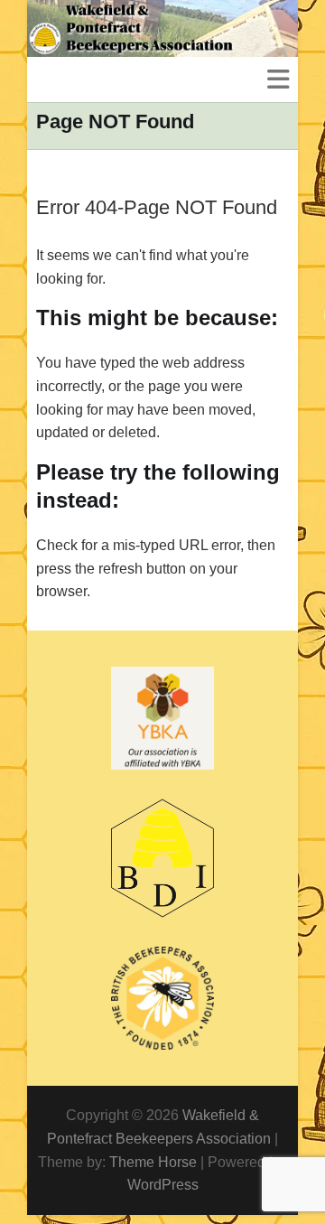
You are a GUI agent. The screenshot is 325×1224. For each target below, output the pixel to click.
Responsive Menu (278, 79)
